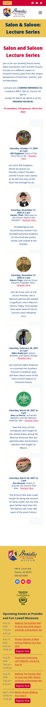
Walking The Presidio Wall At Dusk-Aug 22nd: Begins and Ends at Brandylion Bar (28, 626)
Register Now (22, 651)
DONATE (7, 3)
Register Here (29, 220)
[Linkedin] (41, 3)
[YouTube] (37, 3)
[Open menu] (40, 12)
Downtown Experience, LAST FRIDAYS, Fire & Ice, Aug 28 (27, 661)
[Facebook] (32, 3)
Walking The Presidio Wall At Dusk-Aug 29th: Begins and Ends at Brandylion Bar (28, 677)
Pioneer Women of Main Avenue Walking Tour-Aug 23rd (28, 643)
